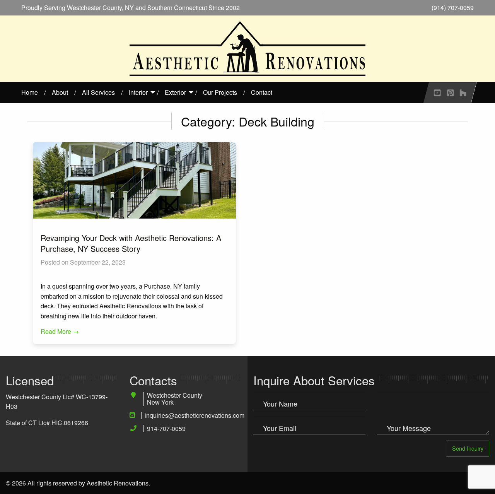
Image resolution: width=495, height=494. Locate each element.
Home (29, 92)
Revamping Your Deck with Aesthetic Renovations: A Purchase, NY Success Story (131, 243)
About (60, 92)
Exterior (175, 92)
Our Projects (220, 92)
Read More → (60, 331)
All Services (98, 92)
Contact (261, 92)
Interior (138, 92)
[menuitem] (29, 92)
